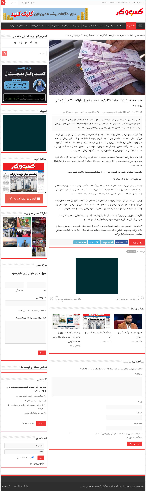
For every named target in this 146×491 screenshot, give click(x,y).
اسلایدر (130, 35)
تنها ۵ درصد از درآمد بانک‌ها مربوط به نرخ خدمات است (68, 299)
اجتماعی (67, 26)
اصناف (121, 26)
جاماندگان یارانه (131, 251)
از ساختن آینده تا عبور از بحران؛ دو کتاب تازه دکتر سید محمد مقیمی (66, 337)
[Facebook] (31, 3)
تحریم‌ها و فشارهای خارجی (34, 413)
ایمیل (139, 412)
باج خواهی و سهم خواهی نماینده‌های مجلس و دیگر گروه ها (25, 407)
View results (28, 423)
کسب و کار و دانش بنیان (94, 26)
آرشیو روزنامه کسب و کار (22, 198)
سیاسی (77, 26)
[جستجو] (3, 2)
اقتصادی (132, 26)
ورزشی (46, 26)
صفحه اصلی (140, 25)
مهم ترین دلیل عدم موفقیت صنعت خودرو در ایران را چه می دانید (26, 389)
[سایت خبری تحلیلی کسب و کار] (129, 11)
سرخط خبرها (106, 112)
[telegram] (22, 3)
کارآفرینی (111, 26)
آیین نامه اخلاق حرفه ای (123, 2)
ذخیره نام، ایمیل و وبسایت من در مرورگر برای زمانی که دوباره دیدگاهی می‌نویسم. (118, 435)
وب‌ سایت (138, 423)
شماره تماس (41, 297)
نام (140, 402)
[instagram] (26, 3)
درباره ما (112, 2)
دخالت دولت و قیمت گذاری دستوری (29, 396)
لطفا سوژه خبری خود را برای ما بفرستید (31, 318)
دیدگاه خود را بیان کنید (88, 112)
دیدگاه (138, 374)
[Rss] (34, 3)
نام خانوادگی (20, 290)
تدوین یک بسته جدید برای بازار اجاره (127, 297)
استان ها (36, 26)
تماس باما (104, 2)
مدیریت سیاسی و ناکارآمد (34, 400)
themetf (5, 486)
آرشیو (12, 26)
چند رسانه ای (24, 26)
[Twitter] (29, 3)
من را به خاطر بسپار (24, 458)
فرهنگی (56, 26)
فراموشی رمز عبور (37, 463)
